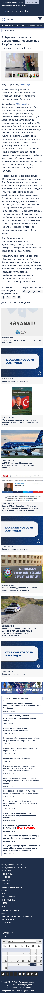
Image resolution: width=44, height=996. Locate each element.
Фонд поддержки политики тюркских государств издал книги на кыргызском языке (20, 422)
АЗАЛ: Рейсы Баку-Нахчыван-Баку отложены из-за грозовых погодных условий (18, 465)
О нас (4, 913)
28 (29, 964)
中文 (26, 11)
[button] (22, 62)
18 (12, 961)
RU (5, 11)
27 (23, 964)
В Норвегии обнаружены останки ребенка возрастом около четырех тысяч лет (21, 739)
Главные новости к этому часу (15, 381)
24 (6, 964)
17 (6, 961)
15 (35, 957)
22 (35, 961)
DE (12, 11)
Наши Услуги (7, 920)
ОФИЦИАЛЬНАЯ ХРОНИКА (12, 865)
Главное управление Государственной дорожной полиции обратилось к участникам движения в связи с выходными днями (19, 632)
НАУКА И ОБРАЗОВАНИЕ (11, 887)
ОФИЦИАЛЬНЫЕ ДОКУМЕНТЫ (14, 868)
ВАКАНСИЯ (6, 923)
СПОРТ (4, 891)
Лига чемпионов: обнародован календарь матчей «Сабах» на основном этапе (22, 837)
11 (12, 957)
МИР (3, 894)
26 (18, 964)
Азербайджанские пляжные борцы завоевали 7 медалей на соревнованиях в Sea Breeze (22, 705)
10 (6, 957)
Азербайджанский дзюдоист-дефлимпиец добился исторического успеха (19, 718)
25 (12, 964)
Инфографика (8, 900)
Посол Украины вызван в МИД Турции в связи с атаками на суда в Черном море (21, 792)
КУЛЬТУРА (5, 883)
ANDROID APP (7, 933)
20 (23, 961)
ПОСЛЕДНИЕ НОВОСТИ (16, 698)
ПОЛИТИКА (6, 871)
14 (29, 957)
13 (23, 957)
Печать (20, 48)
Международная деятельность (16, 916)
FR (14, 11)
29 (35, 964)
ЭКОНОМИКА (7, 874)
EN (8, 11)
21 (29, 961)
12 (18, 957)
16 (41, 957)
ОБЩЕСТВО (8, 30)
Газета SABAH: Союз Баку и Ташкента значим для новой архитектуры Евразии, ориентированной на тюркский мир (20, 508)
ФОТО (3, 906)
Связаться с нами (10, 910)
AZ (2, 11)
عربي (21, 11)
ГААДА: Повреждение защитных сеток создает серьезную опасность (19, 589)
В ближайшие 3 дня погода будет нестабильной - (19, 826)
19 (18, 961)
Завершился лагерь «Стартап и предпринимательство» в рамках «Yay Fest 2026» (20, 803)
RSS (3, 930)
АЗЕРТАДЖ (25, 84)
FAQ (3, 927)
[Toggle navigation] (39, 19)
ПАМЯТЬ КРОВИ (8, 897)
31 (6, 968)
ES (17, 11)
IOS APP (4, 936)
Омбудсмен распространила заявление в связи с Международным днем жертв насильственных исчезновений (21, 848)
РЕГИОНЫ (5, 877)
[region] (23, 779)
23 (41, 961)
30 (41, 964)
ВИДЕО (4, 903)
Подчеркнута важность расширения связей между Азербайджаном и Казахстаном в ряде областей (19, 768)
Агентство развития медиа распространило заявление (15, 729)
